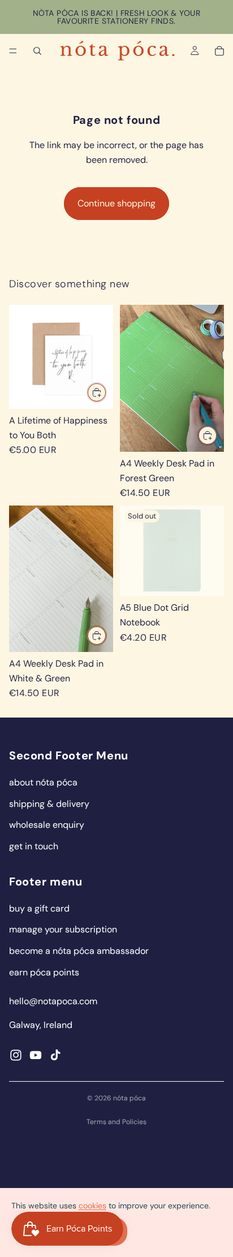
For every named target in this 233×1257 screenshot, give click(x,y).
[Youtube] (35, 1055)
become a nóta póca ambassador (79, 951)
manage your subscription (63, 929)
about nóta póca (43, 782)
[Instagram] (16, 1055)
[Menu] (13, 51)
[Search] (37, 50)
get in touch (33, 846)
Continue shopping (116, 203)
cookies (92, 1205)
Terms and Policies (116, 1121)
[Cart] (219, 50)
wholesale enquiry (46, 825)
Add (106, 392)
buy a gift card (39, 908)
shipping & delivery (49, 804)
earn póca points (44, 972)
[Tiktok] (55, 1055)
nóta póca (129, 1098)
